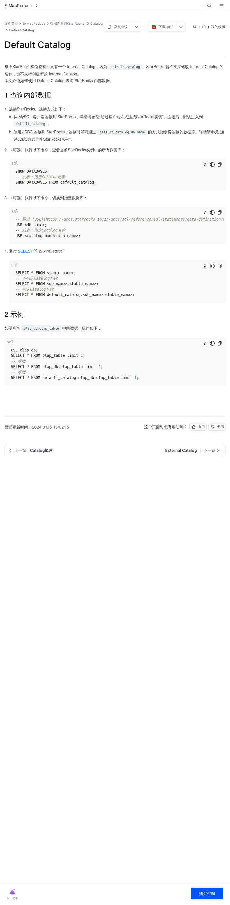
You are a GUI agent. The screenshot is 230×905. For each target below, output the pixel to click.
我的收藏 (218, 26)
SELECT (25, 251)
